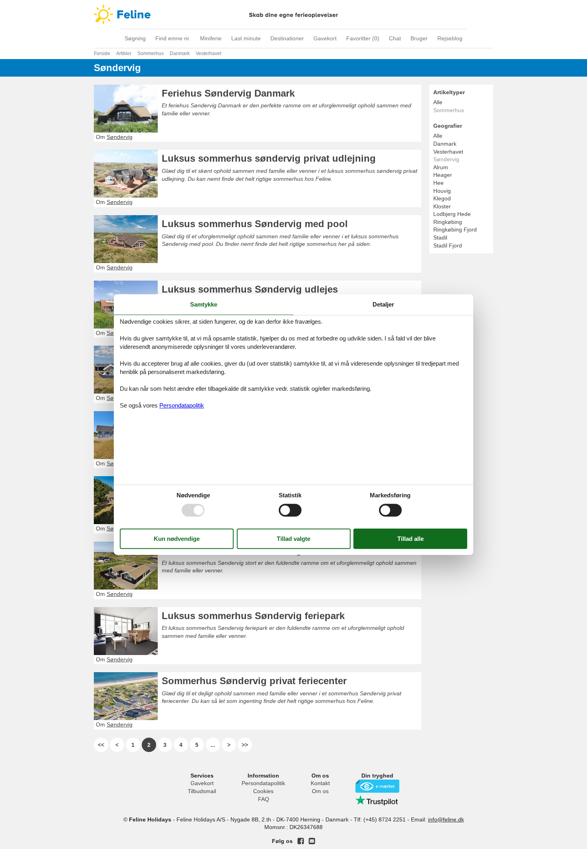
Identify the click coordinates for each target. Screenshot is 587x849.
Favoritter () (362, 38)
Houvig (442, 191)
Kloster (442, 206)
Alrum (440, 167)
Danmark (444, 144)
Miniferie (211, 38)
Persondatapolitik (263, 783)
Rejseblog (449, 38)
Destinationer (287, 38)
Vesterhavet (448, 151)
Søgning (135, 38)
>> (245, 745)
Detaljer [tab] (383, 304)
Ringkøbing (447, 222)
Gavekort (325, 38)
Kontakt (320, 783)
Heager (442, 175)
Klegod (442, 198)
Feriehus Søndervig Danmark (228, 93)
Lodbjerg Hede (452, 214)
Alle (437, 102)
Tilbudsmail (202, 791)
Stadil (440, 237)
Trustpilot (377, 800)
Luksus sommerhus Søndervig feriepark (253, 615)
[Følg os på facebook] (300, 841)
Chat (395, 38)
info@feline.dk (446, 819)
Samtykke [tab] (203, 304)
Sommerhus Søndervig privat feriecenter (254, 680)
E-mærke (377, 786)
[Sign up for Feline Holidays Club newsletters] (312, 841)
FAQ (263, 799)
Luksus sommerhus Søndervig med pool (255, 223)
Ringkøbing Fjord (455, 229)
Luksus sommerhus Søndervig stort (244, 550)
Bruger (419, 38)
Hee (438, 183)
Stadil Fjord (447, 245)
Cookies (263, 791)
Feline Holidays (293, 14)
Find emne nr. (172, 38)
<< (101, 745)
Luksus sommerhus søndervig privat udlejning (269, 158)
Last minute (246, 38)
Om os (320, 791)
